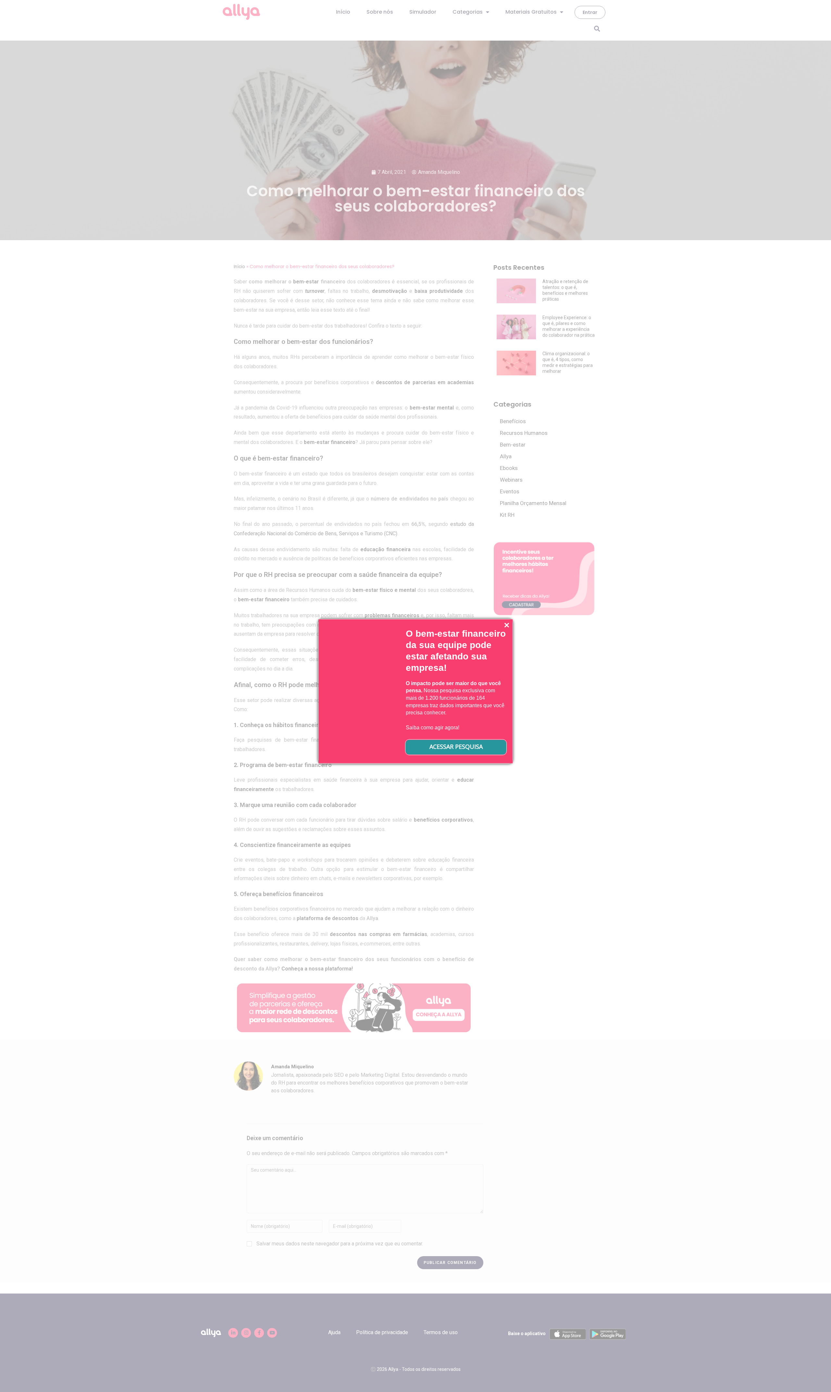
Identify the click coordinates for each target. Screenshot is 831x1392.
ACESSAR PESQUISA (456, 747)
